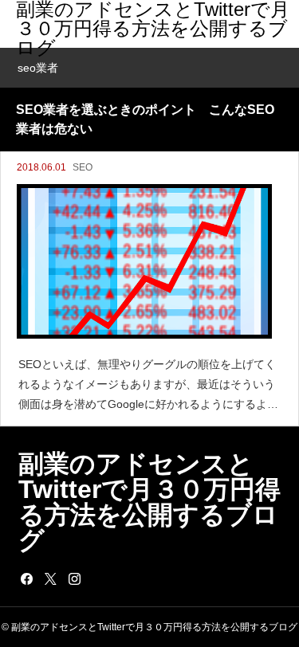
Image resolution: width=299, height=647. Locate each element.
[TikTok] (98, 578)
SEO (82, 167)
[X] (50, 578)
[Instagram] (74, 578)
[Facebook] (26, 578)
